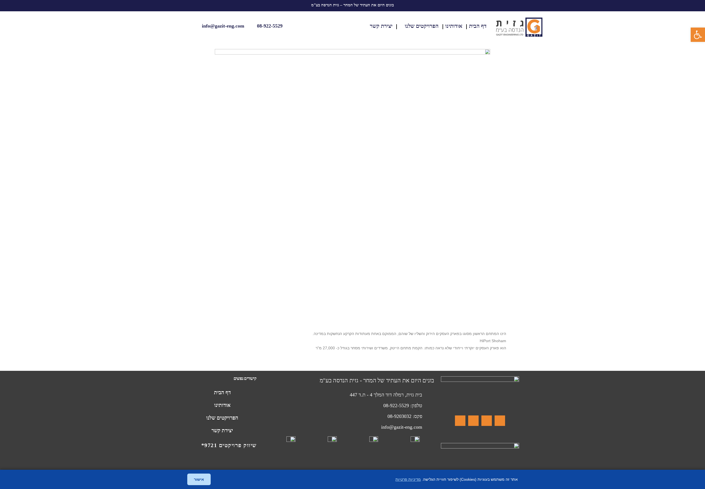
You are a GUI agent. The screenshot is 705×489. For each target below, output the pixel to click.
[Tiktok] (473, 420)
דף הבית (478, 26)
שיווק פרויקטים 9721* (229, 445)
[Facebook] (500, 420)
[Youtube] (460, 420)
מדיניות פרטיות (408, 479)
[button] (698, 35)
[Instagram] (486, 420)
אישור (199, 479)
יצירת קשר (381, 26)
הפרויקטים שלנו (422, 26)
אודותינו (453, 26)
